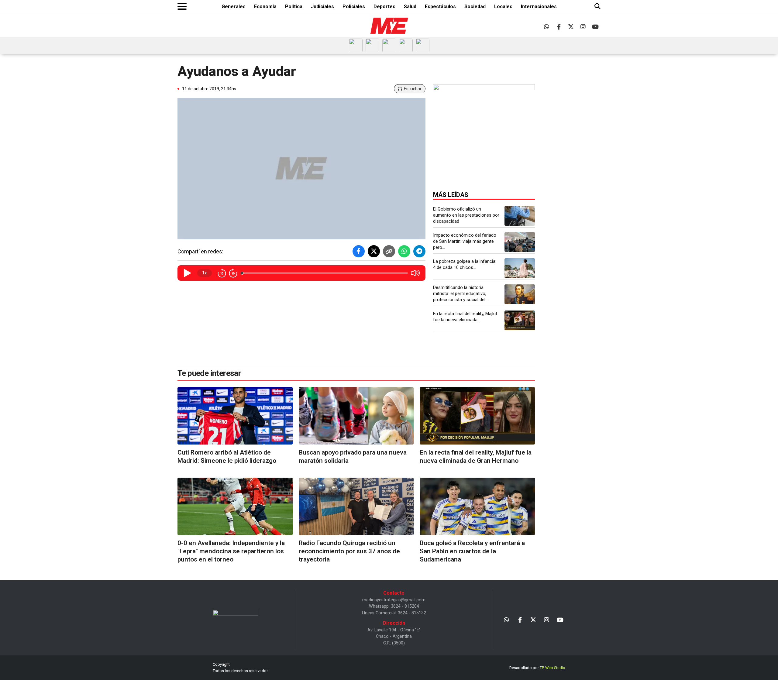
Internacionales (539, 6)
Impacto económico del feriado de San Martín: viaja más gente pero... (464, 241)
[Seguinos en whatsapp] (546, 26)
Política (293, 6)
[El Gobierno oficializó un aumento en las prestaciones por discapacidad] (519, 216)
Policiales (354, 6)
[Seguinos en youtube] (595, 26)
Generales (234, 6)
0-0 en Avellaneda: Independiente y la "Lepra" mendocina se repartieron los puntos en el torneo (231, 551)
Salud (410, 6)
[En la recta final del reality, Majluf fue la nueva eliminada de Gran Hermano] (519, 320)
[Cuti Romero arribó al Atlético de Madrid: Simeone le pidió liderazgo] (235, 416)
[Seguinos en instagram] (583, 26)
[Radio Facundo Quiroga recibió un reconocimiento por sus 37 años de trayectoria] (356, 506)
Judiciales (322, 6)
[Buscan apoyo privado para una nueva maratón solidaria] (356, 416)
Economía (265, 6)
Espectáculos (440, 6)
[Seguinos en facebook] (558, 26)
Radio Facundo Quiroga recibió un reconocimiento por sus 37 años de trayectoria (349, 551)
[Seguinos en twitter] (571, 26)
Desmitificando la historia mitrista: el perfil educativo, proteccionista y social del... (460, 293)
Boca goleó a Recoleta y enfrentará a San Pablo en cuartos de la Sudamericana (472, 551)
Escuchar (413, 88)
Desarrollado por (537, 667)
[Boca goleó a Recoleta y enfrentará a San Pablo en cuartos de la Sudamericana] (477, 506)
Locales (503, 6)
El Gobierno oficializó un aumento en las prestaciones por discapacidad (466, 215)
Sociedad (475, 6)
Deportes (384, 6)
